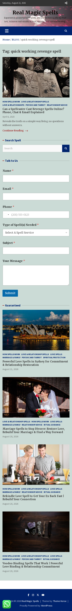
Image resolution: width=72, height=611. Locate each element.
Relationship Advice (57, 105)
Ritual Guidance (52, 424)
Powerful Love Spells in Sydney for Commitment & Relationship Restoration (35, 363)
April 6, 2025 (9, 116)
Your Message (14, 261)
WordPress (46, 605)
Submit (10, 293)
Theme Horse (59, 601)
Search (65, 148)
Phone (8, 206)
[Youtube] (43, 595)
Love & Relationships (13, 105)
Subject (9, 243)
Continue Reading (13, 130)
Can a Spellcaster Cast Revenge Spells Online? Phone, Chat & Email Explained (33, 110)
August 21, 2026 (10, 369)
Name (8, 170)
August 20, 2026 (10, 436)
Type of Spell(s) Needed (21, 224)
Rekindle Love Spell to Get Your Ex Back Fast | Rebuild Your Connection (33, 497)
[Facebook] (28, 595)
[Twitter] (37, 595)
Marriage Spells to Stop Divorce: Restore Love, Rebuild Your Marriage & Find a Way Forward (34, 430)
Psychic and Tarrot (36, 105)
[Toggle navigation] (7, 30)
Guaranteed (12, 305)
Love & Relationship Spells (35, 101)
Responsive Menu (65, 3)
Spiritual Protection (54, 357)
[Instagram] (33, 595)
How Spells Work (11, 101)
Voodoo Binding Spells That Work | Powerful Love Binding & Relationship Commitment (33, 565)
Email (8, 188)
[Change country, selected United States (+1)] (6, 214)
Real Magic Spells (35, 12)
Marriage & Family (11, 357)
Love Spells (56, 354)
